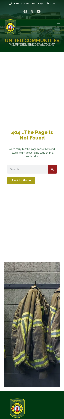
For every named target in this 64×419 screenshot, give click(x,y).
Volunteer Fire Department (32, 44)
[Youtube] (38, 11)
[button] (58, 22)
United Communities (32, 40)
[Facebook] (25, 11)
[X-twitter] (32, 11)
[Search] (52, 169)
